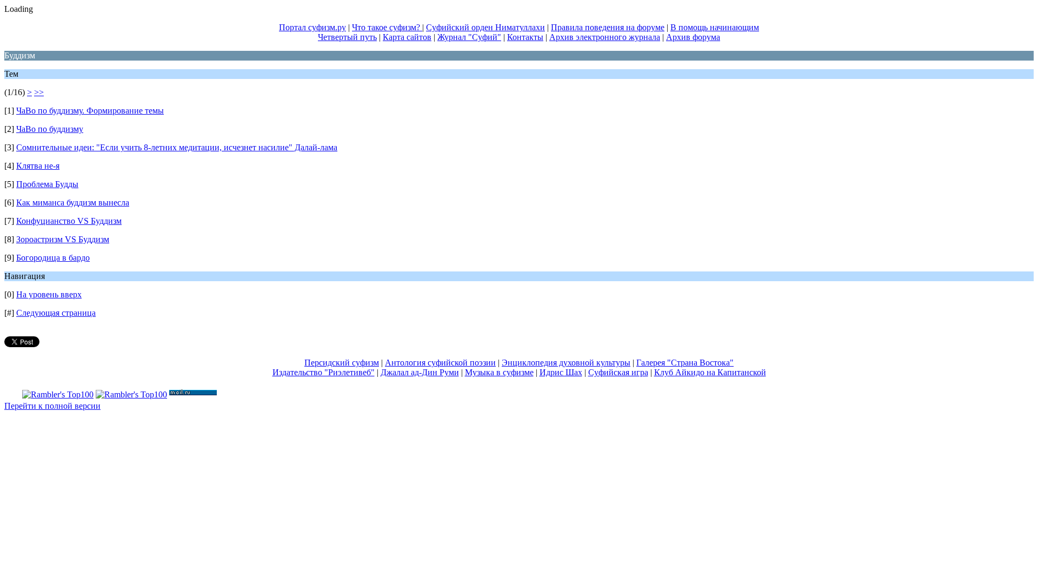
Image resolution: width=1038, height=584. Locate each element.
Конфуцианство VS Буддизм (69, 220)
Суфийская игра (618, 372)
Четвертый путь (347, 37)
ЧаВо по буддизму (49, 129)
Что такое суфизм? (387, 27)
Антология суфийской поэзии (440, 362)
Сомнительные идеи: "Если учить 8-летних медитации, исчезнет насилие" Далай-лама (176, 147)
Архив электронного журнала (604, 37)
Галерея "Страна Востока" (685, 362)
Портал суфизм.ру (312, 27)
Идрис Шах (561, 372)
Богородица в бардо (53, 257)
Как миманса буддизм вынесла (72, 202)
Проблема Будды (47, 184)
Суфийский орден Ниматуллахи (485, 27)
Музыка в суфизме (499, 372)
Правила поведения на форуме (607, 27)
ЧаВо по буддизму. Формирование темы (90, 110)
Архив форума (693, 37)
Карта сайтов (407, 37)
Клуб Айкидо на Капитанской (710, 372)
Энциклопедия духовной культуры (566, 362)
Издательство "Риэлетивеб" (323, 372)
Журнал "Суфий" (469, 37)
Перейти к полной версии (52, 405)
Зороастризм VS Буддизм (62, 239)
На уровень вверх (49, 294)
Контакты (525, 37)
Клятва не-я (37, 165)
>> (39, 92)
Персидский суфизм (341, 362)
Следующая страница (56, 312)
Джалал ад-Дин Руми (420, 372)
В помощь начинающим (714, 27)
